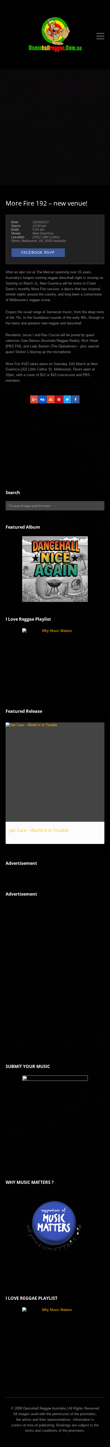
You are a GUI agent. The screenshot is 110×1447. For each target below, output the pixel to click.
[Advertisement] (55, 127)
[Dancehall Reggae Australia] (55, 36)
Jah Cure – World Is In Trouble (39, 830)
